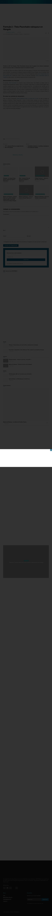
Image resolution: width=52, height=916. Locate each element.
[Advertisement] (26, 458)
